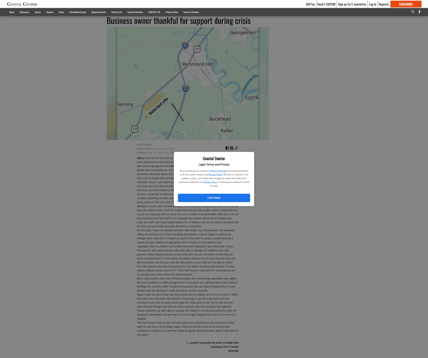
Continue (213, 198)
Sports (38, 12)
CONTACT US (154, 12)
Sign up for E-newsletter (352, 4)
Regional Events (98, 12)
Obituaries (24, 12)
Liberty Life (116, 12)
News (11, 12)
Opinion (49, 12)
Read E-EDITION (326, 4)
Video (61, 12)
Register (384, 4)
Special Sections (135, 12)
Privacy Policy (215, 174)
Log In (372, 4)
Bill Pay (310, 4)
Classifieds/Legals (77, 12)
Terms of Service (219, 170)
